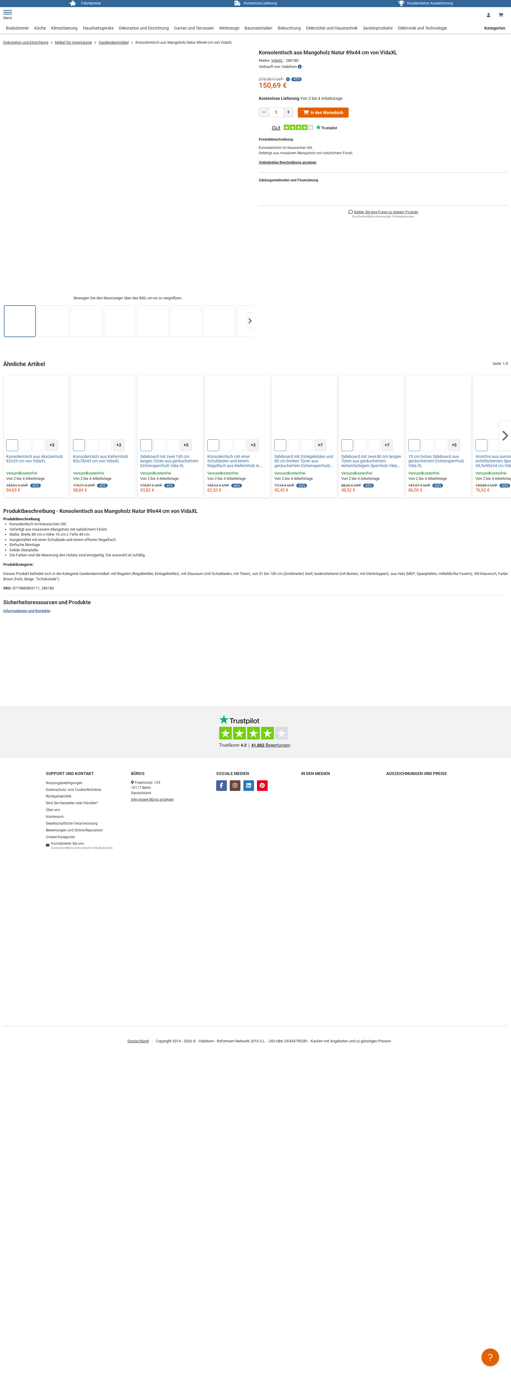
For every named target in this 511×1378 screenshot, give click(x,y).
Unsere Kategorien (60, 837)
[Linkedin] (248, 785)
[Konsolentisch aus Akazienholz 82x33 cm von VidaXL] (36, 408)
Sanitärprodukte (378, 28)
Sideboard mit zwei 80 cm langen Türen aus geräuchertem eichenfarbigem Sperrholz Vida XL (371, 461)
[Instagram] (235, 785)
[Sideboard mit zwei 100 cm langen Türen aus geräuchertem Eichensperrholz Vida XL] (170, 408)
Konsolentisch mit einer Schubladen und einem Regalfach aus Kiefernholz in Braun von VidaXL (233, 461)
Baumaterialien (258, 28)
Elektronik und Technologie (422, 28)
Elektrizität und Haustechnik (332, 28)
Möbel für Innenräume (73, 42)
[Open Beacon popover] (490, 1357)
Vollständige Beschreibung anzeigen (287, 162)
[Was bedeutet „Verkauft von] (300, 66)
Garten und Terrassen (194, 28)
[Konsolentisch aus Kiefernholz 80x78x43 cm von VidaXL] (103, 408)
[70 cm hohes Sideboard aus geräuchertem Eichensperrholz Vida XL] (438, 408)
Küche (40, 28)
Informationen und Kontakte (26, 611)
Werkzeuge (229, 28)
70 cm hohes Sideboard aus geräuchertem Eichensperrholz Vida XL (436, 461)
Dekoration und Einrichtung (144, 28)
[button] (250, 321)
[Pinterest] (262, 785)
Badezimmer (17, 28)
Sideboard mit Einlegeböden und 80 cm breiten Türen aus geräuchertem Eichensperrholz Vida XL (303, 461)
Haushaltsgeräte (98, 28)
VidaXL (277, 60)
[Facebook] (221, 785)
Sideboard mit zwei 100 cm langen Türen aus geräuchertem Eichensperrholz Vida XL (169, 461)
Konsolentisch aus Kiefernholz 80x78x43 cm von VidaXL (100, 458)
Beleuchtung (289, 28)
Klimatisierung (64, 28)
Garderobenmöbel (114, 42)
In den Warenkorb (327, 112)
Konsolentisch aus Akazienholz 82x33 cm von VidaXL (34, 458)
